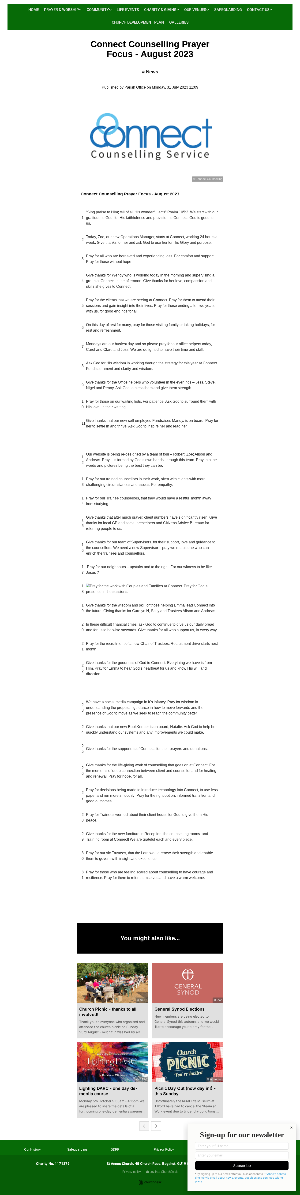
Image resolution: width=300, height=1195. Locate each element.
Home (33, 9)
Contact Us (258, 9)
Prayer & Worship (61, 9)
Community (98, 9)
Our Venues (195, 9)
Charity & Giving (160, 9)
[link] (62, 10)
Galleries (179, 22)
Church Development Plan (138, 22)
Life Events (128, 9)
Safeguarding (228, 9)
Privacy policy (131, 1171)
